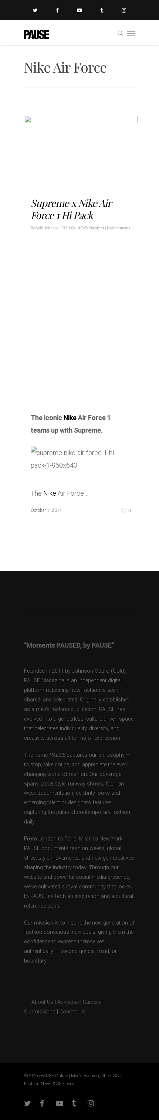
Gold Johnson (47, 228)
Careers (92, 1002)
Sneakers (96, 228)
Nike (70, 418)
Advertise (68, 1002)
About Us (38, 1002)
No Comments (119, 228)
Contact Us (73, 1012)
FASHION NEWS (74, 228)
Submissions (39, 1012)
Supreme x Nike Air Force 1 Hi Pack (71, 209)
